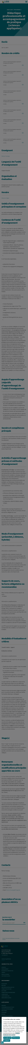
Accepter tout (7, 1037)
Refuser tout (16, 1037)
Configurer (6, 1040)
